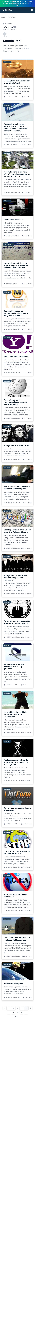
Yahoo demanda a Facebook (16, 356)
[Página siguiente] (26, 1012)
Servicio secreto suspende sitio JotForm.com (17, 809)
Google (7, 511)
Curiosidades (9, 244)
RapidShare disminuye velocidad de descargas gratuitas (14, 666)
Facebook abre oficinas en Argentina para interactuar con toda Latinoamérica (16, 265)
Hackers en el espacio (13, 983)
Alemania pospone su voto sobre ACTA (15, 895)
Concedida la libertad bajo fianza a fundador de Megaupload (15, 714)
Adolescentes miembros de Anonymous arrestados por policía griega (16, 762)
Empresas (8, 964)
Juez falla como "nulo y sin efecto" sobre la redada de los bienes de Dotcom (17, 174)
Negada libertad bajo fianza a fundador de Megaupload (17, 939)
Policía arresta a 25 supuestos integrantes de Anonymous (17, 622)
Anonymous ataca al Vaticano (17, 445)
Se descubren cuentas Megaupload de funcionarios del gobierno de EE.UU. (16, 313)
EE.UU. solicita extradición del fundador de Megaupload (17, 487)
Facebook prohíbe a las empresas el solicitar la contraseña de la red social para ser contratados (15, 127)
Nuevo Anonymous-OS (13, 219)
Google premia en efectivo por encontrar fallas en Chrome (17, 531)
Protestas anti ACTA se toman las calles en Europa (17, 852)
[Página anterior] (5, 1008)
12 (22, 1012)
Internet (7, 62)
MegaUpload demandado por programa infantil (17, 82)
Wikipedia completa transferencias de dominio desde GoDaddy (15, 402)
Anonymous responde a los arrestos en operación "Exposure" (16, 577)
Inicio (3, 17)
